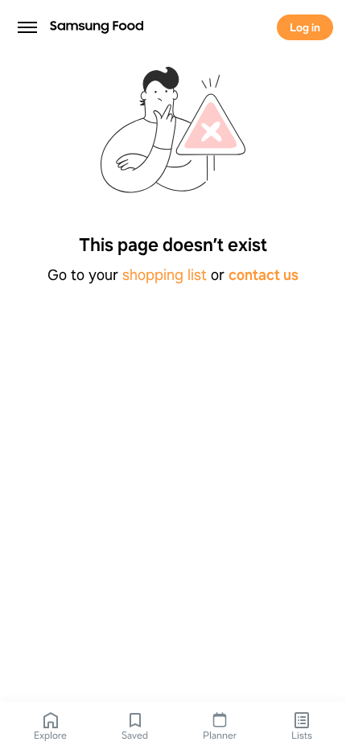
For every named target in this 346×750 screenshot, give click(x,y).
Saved (135, 735)
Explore (50, 735)
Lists (301, 735)
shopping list (164, 275)
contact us (264, 275)
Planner (220, 735)
